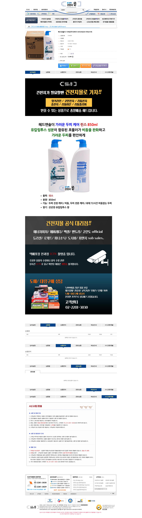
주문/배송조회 (98, 486)
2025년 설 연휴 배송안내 (79, 482)
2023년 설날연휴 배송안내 (80, 489)
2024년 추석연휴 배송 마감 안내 (81, 485)
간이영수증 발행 (99, 483)
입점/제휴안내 (109, 486)
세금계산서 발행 (99, 480)
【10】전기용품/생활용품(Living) (39, 26)
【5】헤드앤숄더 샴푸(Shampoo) (57, 26)
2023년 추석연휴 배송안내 (80, 487)
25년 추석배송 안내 (78, 480)
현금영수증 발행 (109, 480)
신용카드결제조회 (110, 483)
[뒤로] (63, 65)
